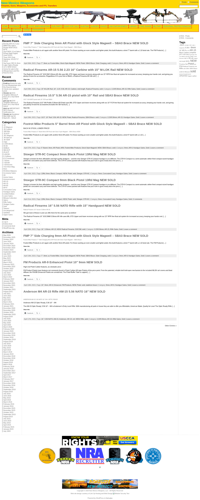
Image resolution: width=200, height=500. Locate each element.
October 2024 (8, 239)
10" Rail (49, 117)
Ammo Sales (8, 177)
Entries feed (7, 224)
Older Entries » (171, 326)
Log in (5, 222)
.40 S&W (6, 140)
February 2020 (8, 329)
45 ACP (6, 152)
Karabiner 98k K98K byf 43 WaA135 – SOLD (11, 116)
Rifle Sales (7, 202)
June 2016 (7, 396)
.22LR (181, 45)
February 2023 (8, 264)
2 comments (137, 199)
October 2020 (8, 312)
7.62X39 (6, 163)
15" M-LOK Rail (47, 89)
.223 (190, 45)
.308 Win (6, 131)
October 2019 (8, 337)
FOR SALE (186, 54)
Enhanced (57, 285)
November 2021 (9, 285)
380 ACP (6, 150)
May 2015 (7, 423)
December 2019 (9, 333)
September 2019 (9, 339)
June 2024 (7, 241)
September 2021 (9, 289)
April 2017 (7, 375)
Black (53, 173)
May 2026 (7, 235)
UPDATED (183, 76)
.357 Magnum (8, 135)
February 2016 (8, 404)
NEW (78, 63)
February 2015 (8, 427)
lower (191, 56)
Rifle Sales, (132, 89)
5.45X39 (6, 154)
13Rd (43, 173)
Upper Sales (8, 215)
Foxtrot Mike (54, 63)
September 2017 (9, 373)
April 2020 (7, 325)
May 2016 (7, 398)
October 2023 (8, 250)
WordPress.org (8, 228)
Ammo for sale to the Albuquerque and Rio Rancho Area (11, 71)
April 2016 (7, 400)
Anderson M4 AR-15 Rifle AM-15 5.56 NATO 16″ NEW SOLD (64, 291)
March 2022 (7, 277)
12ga (5, 142)
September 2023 (9, 252)
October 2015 (8, 412)
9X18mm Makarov (10, 171)
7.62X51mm (7, 165)
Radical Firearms (92, 89)
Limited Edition (8, 194)
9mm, (121, 63)
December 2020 (9, 308)
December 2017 (9, 371)
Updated (6, 213)
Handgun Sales (9, 192)
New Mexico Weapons (17, 3)
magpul (195, 58)
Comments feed (9, 226)
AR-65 (5, 185)
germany (192, 54)
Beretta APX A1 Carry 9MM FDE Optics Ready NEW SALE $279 (11, 46)
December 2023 (9, 246)
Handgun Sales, (134, 63)
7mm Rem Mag (9, 167)
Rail (196, 66)
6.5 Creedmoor (8, 158)
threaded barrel (187, 74)
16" (55, 89)
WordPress (100, 498)
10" (42, 285)
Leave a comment (152, 63)
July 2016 (7, 394)
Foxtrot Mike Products (73, 148)
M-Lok (191, 58)
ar (48, 63)
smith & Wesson (184, 72)
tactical (181, 74)
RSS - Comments (187, 38)
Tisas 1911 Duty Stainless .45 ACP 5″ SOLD (11, 59)
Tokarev (6, 208)
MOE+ (188, 61)
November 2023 (9, 248)
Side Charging (101, 63)
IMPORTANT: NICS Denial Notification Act (11, 110)
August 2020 (8, 316)
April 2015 (7, 425)
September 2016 (9, 389)
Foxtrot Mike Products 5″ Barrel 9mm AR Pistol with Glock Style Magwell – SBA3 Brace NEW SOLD (92, 123)
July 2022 (7, 273)
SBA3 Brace (90, 63)
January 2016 (8, 406)
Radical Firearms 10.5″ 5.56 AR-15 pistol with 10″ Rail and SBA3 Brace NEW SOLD (81, 95)
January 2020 (8, 331)
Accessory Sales (9, 173)
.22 (4, 125)
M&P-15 (186, 58)
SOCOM (78, 229)
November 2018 (9, 358)
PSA (181, 66)
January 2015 (8, 429)
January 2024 (8, 243)
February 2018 (8, 366)
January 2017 (8, 381)
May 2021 (7, 298)
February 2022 (8, 279)
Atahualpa (109, 498)
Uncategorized (8, 210)
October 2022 (8, 268)
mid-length (81, 89)
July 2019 (7, 344)
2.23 (58, 89)
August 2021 (8, 291)
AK (4, 175)
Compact (59, 173)
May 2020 (7, 323)
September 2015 (9, 414)
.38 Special (7, 137)
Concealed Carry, (109, 173)
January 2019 (8, 354)
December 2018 (9, 356)
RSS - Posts (185, 36)
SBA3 (187, 68)
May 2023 (7, 258)
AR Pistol (56, 148)
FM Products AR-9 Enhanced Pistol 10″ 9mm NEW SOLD (62, 262)
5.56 (62, 89)
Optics (5, 200)
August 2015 (8, 416)
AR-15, (125, 89)
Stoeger (79, 173)
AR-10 (5, 181)
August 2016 (8, 391)
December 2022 (9, 266)
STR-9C (86, 173)
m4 (74, 319)
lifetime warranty (186, 56)
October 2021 (8, 287)
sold (109, 63)
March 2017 (7, 377)
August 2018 (8, 362)
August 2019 (8, 341)
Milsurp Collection (10, 198)
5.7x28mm (7, 156)
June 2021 (7, 296)
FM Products (66, 285)
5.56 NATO (49, 319)
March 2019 (7, 352)
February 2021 (8, 304)
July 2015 (7, 419)
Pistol (83, 63)
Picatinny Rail (183, 64)
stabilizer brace (91, 285)
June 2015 (7, 421)
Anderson (62, 319)
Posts (184, 2)
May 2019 (7, 348)
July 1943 (7, 431)
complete (192, 52)
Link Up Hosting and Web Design (101, 493)
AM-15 (56, 319)
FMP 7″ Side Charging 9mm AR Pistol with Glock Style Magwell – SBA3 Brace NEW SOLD (85, 43)
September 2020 (9, 314)
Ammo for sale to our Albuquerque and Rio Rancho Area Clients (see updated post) (12, 87)
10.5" (43, 117)
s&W (184, 68)
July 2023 (7, 254)
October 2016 (8, 387)
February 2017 (8, 379)
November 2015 (9, 410)
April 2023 (7, 260)
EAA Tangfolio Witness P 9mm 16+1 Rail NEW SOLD (11, 96)
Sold (5, 206)
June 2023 (7, 256)
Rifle (82, 319)
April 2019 (7, 350)
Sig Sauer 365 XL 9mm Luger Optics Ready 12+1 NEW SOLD (11, 65)
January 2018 (8, 369)
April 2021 (7, 300)
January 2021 (8, 306)
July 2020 (7, 319)
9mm (5, 169)
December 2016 (9, 383)
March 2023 (7, 262)
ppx (195, 64)
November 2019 (9, 335)
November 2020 (9, 310)
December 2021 (9, 283)
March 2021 (7, 302)
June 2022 (7, 275)
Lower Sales (8, 196)
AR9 (62, 148)
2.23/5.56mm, (117, 89)
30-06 (5, 146)
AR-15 (5, 183)
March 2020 (7, 327)
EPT (180, 54)
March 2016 (7, 402)
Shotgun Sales (8, 204)
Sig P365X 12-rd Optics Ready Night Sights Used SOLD (12, 53)
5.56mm (48, 229)
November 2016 (9, 385)
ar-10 (187, 50)
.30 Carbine (7, 129)
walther (194, 76)
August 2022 (8, 271)
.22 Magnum (7, 127)
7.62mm (6, 160)
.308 (193, 45)
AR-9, (126, 63)
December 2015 (9, 408)
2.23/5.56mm (8, 144)
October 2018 (8, 360)
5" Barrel (44, 148)
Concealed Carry (9, 190)
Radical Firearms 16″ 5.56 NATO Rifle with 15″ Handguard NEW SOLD (71, 205)
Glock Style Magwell (67, 63)
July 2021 (7, 293)
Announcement (9, 179)
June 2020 (7, 321)
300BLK (6, 148)
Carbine (74, 89)
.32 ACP (6, 133)
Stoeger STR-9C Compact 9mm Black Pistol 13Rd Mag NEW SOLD (69, 154)
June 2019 (7, 346)
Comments (194, 2)
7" (42, 63)
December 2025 (9, 237)
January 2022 (8, 281)
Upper (190, 76)
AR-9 (5, 188)
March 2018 (7, 364)
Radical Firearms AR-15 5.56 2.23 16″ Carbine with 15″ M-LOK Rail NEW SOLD (77, 69)
